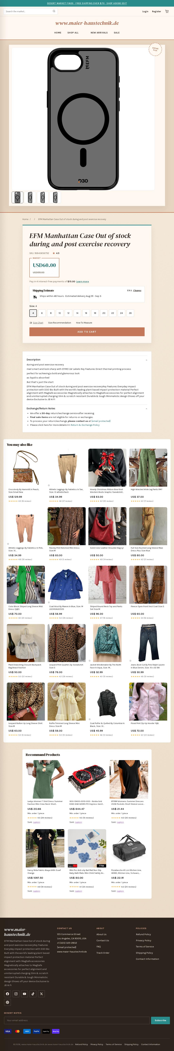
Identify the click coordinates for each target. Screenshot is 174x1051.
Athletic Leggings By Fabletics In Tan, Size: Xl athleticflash (66, 490)
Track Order (103, 952)
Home (57, 32)
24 (121, 313)
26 (130, 313)
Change (137, 290)
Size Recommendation (59, 322)
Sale (116, 32)
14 (77, 313)
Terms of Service (145, 946)
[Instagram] (16, 993)
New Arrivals (99, 32)
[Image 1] (17, 197)
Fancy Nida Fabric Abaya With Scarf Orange (44, 871)
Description (33, 359)
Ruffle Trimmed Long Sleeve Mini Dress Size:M (64, 724)
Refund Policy (143, 934)
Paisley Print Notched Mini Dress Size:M (64, 549)
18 (95, 313)
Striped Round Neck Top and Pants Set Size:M (106, 607)
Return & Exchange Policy (85, 425)
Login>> (36, 822)
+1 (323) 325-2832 (67, 942)
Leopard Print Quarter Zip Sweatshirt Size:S (66, 666)
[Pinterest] (7, 1002)
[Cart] (167, 11)
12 (68, 313)
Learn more (82, 281)
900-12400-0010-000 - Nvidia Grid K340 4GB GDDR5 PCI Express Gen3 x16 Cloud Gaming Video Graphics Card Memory (86, 803)
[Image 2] (30, 197)
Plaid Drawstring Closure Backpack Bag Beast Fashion (24, 666)
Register (156, 11)
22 (112, 313)
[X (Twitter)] (41, 993)
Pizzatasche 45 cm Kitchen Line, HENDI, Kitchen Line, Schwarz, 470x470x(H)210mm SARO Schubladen (126, 872)
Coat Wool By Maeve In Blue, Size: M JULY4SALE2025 (66, 607)
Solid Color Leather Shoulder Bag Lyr (107, 548)
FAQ (99, 946)
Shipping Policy (144, 952)
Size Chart (38, 322)
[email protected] (100, 421)
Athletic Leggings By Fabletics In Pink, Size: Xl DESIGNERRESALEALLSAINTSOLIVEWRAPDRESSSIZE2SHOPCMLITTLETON (25, 549)
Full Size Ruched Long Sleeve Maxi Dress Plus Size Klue (147, 549)
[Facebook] (7, 993)
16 (86, 313)
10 (60, 313)
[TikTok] (33, 993)
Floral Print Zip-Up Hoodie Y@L (145, 723)
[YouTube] (24, 993)
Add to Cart (87, 331)
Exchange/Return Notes (41, 408)
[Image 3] (42, 197)
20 (103, 313)
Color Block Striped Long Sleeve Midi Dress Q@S (25, 607)
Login (145, 11)
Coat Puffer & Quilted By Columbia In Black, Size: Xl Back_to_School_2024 (107, 725)
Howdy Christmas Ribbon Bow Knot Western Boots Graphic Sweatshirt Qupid (106, 491)
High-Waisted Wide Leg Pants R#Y (146, 489)
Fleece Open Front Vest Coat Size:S (147, 606)
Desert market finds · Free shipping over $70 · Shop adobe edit (87, 3)
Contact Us (103, 940)
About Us (102, 934)
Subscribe (160, 1020)
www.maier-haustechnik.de (87, 22)
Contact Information (147, 959)
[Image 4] (55, 197)
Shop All (73, 32)
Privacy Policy (143, 940)
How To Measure (84, 322)
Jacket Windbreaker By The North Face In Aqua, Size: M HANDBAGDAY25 (105, 666)
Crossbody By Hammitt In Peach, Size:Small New (23, 490)
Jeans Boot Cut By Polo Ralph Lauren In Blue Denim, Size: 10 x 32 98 (148, 666)
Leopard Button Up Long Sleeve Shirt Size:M (25, 724)
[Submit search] (54, 11)
